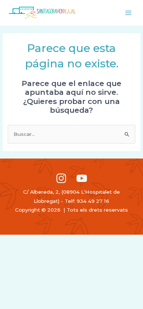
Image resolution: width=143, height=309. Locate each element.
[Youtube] (81, 178)
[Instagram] (61, 178)
